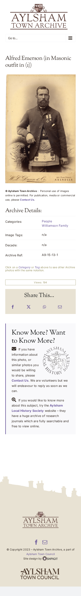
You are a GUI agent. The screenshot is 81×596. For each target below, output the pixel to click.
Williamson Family (55, 225)
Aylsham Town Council (40, 554)
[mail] (44, 542)
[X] (28, 307)
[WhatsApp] (44, 307)
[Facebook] (13, 307)
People (47, 221)
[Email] (60, 307)
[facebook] (36, 542)
